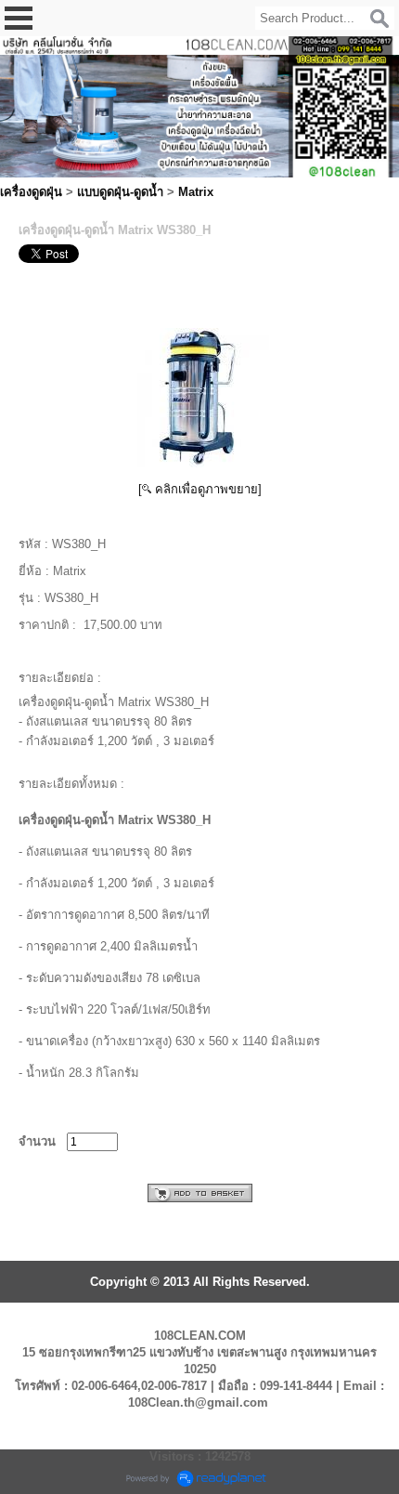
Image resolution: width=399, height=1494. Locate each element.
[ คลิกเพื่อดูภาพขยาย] (200, 489)
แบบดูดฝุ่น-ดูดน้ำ (120, 192)
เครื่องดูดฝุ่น (31, 192)
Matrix (195, 192)
